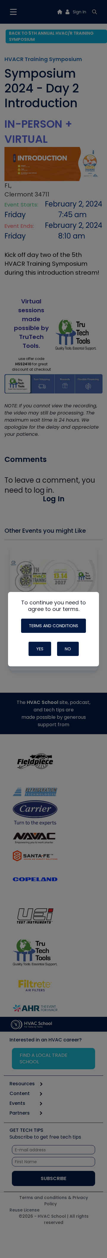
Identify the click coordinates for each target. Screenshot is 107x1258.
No (68, 649)
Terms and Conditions (53, 626)
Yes (39, 649)
